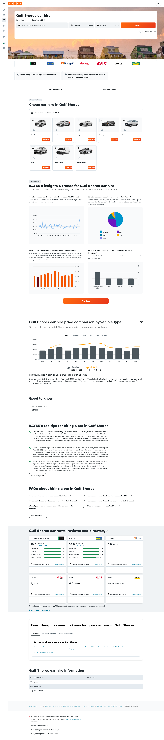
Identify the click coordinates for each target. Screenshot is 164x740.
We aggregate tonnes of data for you (45, 729)
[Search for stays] (4, 15)
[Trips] (4, 37)
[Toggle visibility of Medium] (104, 232)
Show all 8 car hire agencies (39, 610)
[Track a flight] (4, 30)
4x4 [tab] (91, 335)
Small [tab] (67, 335)
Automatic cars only (149, 32)
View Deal (46, 139)
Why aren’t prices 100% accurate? (44, 733)
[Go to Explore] (4, 26)
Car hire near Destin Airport (43, 652)
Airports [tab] (35, 633)
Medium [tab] (76, 335)
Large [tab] (84, 335)
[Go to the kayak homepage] (15, 3)
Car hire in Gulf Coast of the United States (109, 706)
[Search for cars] (4, 19)
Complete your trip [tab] (49, 633)
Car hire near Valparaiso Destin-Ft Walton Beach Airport (85, 648)
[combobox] (22, 20)
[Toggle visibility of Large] (103, 238)
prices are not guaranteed (73, 719)
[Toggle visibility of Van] (119, 235)
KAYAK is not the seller (40, 725)
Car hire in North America (52, 706)
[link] (86, 301)
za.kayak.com (33, 706)
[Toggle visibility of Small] (103, 235)
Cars (40, 706)
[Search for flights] (4, 10)
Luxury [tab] (104, 335)
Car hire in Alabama (88, 706)
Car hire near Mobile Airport (113, 647)
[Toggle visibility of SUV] (119, 232)
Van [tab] (97, 335)
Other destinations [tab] (66, 633)
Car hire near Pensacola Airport (44, 647)
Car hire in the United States (71, 706)
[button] (3, 3)
